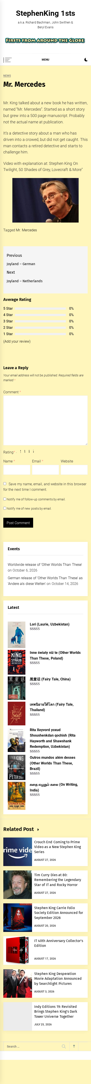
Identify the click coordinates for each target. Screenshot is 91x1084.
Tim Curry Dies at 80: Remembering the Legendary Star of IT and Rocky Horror (57, 880)
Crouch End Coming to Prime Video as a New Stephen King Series (57, 847)
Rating (9, 452)
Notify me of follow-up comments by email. (36, 499)
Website (67, 461)
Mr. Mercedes (26, 230)
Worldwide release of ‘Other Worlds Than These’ (45, 565)
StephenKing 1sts (45, 13)
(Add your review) (16, 341)
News (7, 75)
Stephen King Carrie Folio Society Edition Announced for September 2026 (58, 913)
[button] (86, 60)
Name (9, 461)
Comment (12, 392)
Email (37, 461)
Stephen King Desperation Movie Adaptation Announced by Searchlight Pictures (58, 979)
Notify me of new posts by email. (29, 508)
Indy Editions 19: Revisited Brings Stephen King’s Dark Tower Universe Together (55, 1012)
